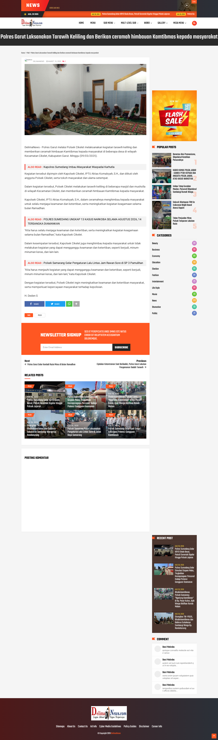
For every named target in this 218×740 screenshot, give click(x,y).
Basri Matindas (168, 647)
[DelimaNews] (109, 720)
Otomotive (156, 307)
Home (81, 23)
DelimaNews (116, 733)
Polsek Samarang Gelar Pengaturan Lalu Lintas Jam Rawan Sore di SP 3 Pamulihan (93, 262)
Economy (156, 256)
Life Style (156, 288)
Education (156, 263)
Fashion (155, 275)
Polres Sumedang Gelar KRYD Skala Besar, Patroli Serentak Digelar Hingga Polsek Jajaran (115, 14)
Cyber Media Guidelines (110, 726)
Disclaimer (144, 726)
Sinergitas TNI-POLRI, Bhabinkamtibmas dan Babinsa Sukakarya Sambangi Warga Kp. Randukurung (41, 430)
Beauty (155, 243)
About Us (71, 726)
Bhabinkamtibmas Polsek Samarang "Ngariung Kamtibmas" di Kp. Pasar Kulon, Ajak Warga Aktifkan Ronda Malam (125, 401)
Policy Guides (130, 726)
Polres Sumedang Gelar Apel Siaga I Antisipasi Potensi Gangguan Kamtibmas (124, 432)
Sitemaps (60, 726)
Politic (154, 313)
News (154, 301)
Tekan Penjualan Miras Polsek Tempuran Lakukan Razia (184, 221)
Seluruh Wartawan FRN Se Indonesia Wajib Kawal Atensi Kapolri (184, 205)
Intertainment (158, 282)
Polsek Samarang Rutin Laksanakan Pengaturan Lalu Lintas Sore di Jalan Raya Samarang (84, 432)
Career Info (157, 726)
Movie (154, 294)
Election (155, 269)
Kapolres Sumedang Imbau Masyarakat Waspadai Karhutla (79, 167)
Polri (40, 315)
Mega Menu (178, 23)
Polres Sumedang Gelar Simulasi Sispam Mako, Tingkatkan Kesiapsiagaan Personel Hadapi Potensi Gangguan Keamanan (83, 401)
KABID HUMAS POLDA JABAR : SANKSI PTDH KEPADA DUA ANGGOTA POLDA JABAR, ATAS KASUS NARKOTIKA (184, 174)
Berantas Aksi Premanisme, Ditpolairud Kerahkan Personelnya (184, 157)
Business (156, 250)
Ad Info (93, 726)
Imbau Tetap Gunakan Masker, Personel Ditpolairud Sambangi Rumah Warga (184, 189)
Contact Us (83, 726)
